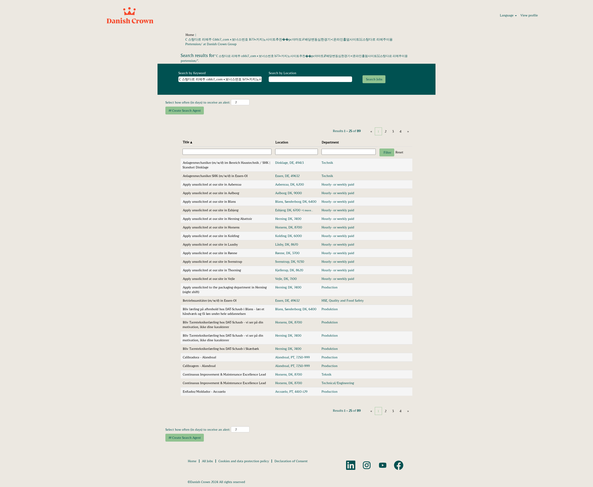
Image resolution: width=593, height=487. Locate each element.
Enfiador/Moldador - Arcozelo (204, 391)
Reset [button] (399, 152)
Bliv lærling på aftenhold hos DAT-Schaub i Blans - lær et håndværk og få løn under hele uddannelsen (223, 311)
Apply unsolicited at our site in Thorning (212, 270)
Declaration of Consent (291, 461)
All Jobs (207, 461)
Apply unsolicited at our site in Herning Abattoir (217, 219)
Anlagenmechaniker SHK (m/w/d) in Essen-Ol (215, 176)
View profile (529, 15)
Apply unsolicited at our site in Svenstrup (212, 261)
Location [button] (281, 142)
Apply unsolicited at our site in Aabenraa (212, 184)
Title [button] (186, 142)
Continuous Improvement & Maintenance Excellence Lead (224, 374)
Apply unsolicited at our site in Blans (209, 201)
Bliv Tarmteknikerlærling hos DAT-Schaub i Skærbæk (221, 349)
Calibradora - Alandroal (199, 357)
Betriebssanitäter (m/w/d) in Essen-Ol (210, 300)
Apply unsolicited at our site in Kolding (211, 236)
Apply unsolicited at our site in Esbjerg (210, 210)
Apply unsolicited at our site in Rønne (210, 253)
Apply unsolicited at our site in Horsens (211, 227)
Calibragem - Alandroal (199, 366)
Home (190, 35)
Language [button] (507, 15)
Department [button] (330, 142)
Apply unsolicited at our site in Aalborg (211, 193)
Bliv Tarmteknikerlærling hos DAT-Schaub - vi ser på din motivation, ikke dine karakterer (223, 324)
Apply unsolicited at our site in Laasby (210, 244)
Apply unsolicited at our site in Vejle (209, 279)
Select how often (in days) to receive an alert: (197, 102)
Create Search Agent (186, 110)
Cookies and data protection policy (243, 461)
